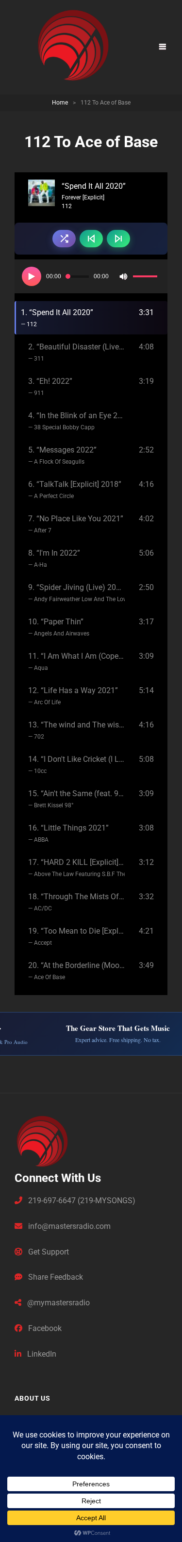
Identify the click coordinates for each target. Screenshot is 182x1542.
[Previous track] (91, 238)
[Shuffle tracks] (64, 238)
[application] (91, 276)
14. (76, 764)
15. (76, 799)
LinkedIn (40, 1354)
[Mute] (123, 276)
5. (62, 455)
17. (76, 867)
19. (76, 936)
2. (76, 352)
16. (68, 833)
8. (54, 558)
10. (58, 627)
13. (76, 730)
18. (76, 902)
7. (75, 524)
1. (57, 318)
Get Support (47, 1251)
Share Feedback (54, 1277)
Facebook (44, 1328)
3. (50, 386)
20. (76, 971)
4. (76, 421)
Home (60, 102)
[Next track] (118, 238)
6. (74, 489)
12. (73, 696)
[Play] (31, 276)
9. (76, 593)
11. (76, 661)
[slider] (146, 277)
